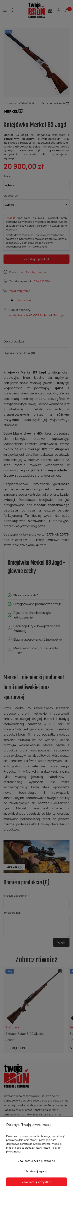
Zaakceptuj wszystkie (36, 1182)
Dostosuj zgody (36, 1171)
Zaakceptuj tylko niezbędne (36, 1161)
